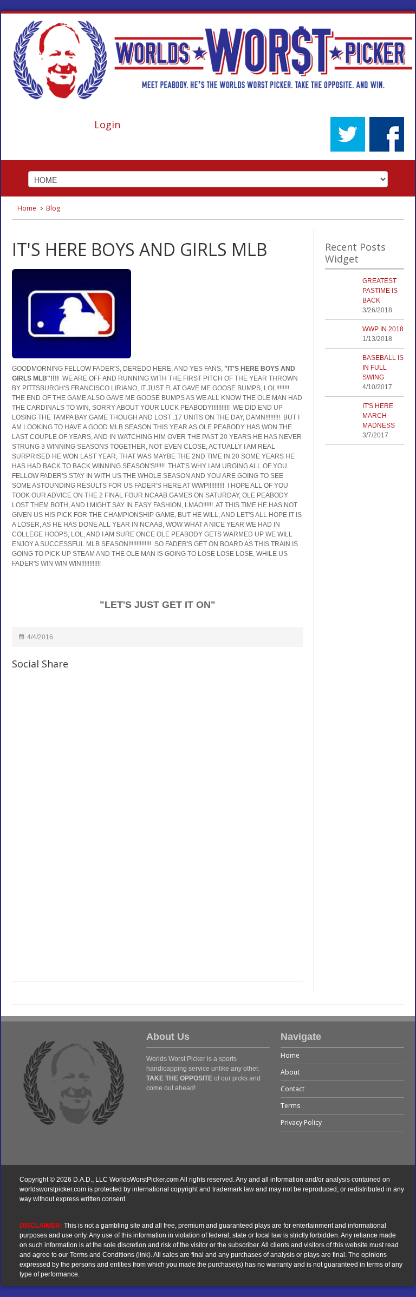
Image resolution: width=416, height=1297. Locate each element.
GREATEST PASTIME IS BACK (380, 290)
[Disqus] (157, 832)
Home (26, 208)
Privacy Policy (301, 1122)
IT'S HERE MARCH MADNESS (378, 415)
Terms (290, 1105)
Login (107, 124)
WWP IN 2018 (383, 329)
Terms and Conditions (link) (110, 1255)
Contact (292, 1088)
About (290, 1072)
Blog (53, 208)
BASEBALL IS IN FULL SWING (383, 367)
